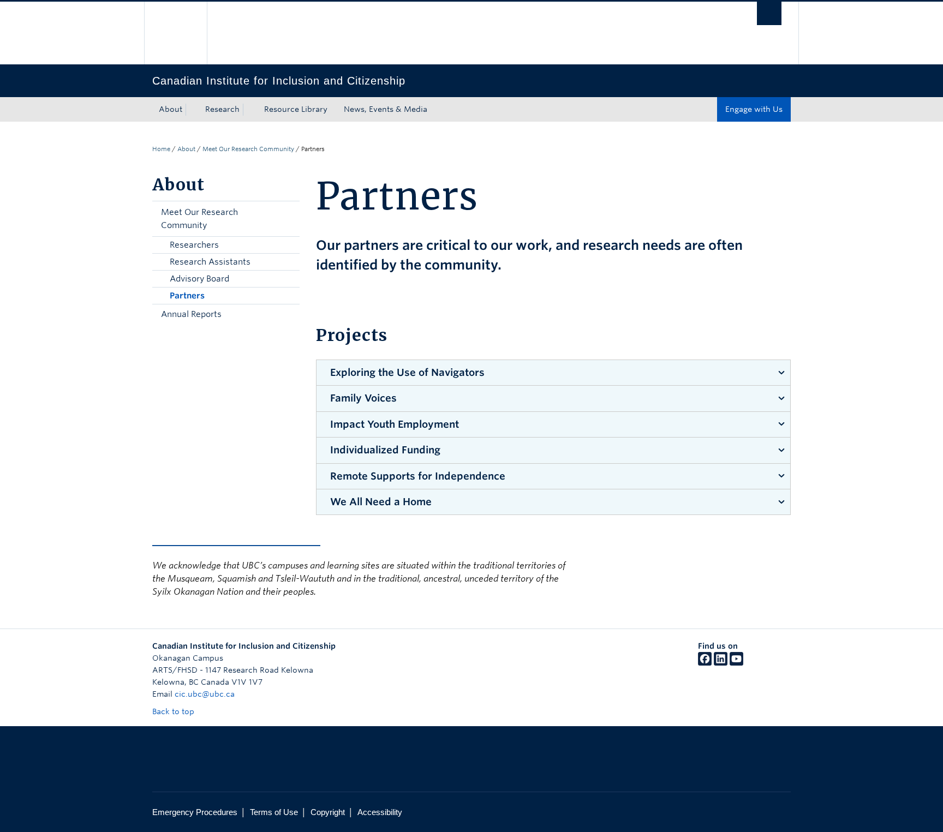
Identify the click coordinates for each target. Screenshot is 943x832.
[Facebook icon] (705, 663)
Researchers (194, 245)
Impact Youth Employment (394, 424)
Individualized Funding (385, 450)
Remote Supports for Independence (417, 476)
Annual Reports (191, 314)
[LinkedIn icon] (720, 663)
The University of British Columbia (175, 33)
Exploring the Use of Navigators (407, 372)
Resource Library (295, 109)
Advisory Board (199, 279)
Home (161, 149)
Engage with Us (754, 109)
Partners (187, 296)
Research (222, 109)
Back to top (174, 711)
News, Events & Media (385, 109)
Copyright (328, 812)
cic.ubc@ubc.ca (205, 694)
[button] (289, 219)
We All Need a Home (381, 501)
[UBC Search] (769, 13)
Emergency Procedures (194, 812)
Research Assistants (210, 262)
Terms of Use (274, 812)
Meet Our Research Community (248, 149)
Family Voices (363, 398)
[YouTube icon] (736, 663)
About (170, 109)
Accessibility (379, 812)
